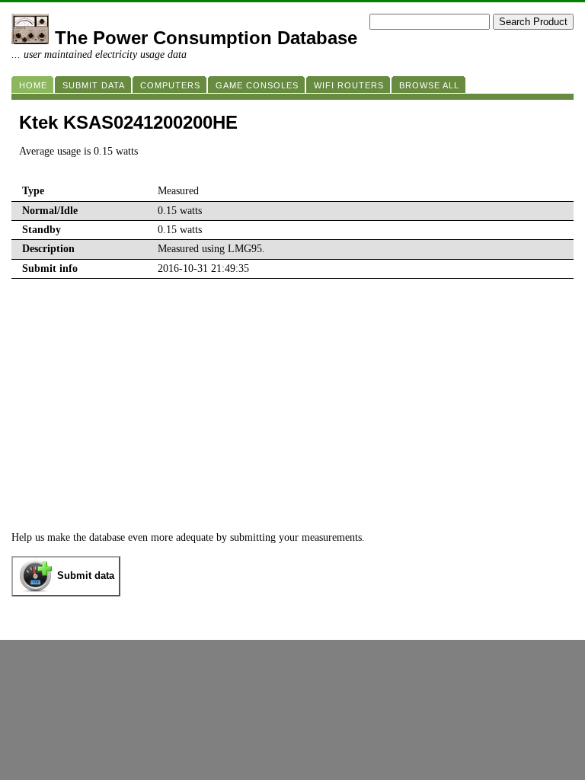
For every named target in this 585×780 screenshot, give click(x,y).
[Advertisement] (292, 417)
